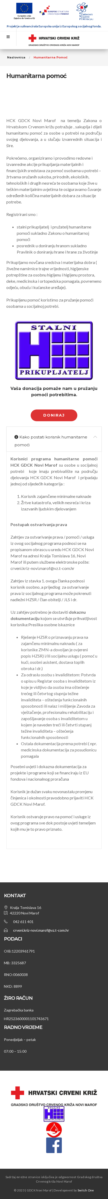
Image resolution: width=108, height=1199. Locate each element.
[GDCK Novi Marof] (54, 40)
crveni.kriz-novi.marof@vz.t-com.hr (41, 930)
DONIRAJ (54, 415)
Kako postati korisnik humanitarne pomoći (50, 441)
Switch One (86, 1190)
